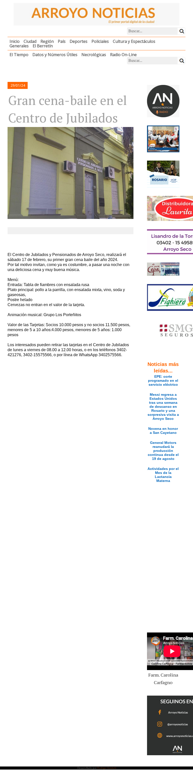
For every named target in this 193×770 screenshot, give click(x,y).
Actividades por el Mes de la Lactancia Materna (163, 475)
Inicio (15, 41)
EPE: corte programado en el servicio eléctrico (163, 380)
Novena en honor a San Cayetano (163, 431)
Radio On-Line (123, 54)
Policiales (100, 41)
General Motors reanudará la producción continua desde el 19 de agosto (163, 451)
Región (47, 41)
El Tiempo (19, 54)
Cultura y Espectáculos (134, 41)
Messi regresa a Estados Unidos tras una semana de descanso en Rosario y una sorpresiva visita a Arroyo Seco (163, 407)
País (62, 41)
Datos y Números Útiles (54, 54)
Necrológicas (93, 54)
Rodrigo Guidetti (106, 767)
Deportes (78, 41)
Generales (19, 46)
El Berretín (43, 46)
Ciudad (30, 41)
